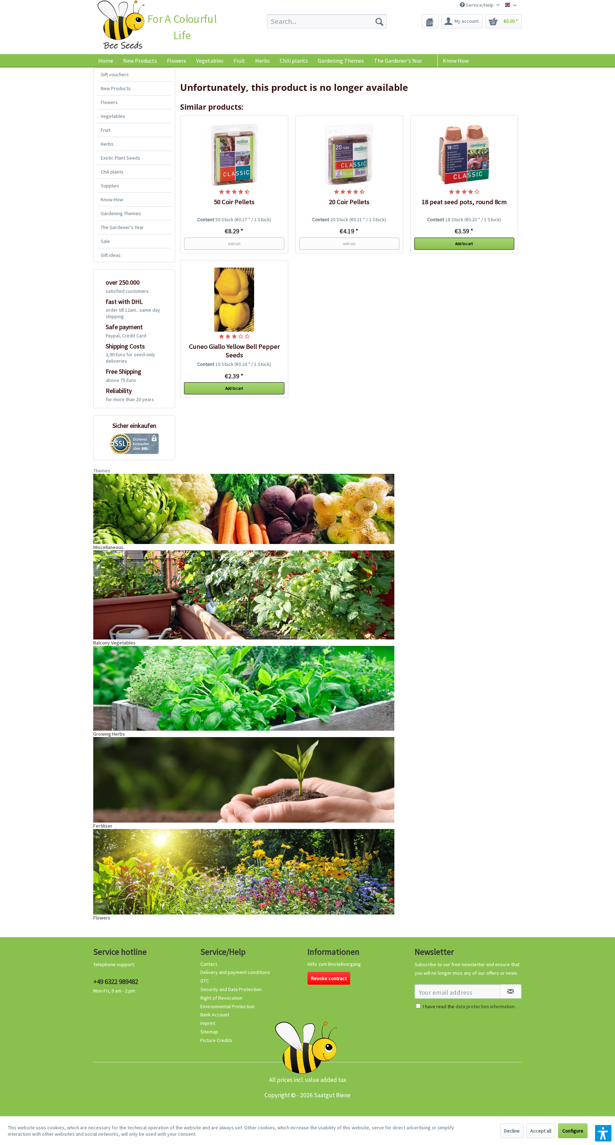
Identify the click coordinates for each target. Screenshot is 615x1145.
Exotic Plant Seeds (120, 158)
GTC (204, 981)
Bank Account (214, 1014)
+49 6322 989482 (115, 981)
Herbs (107, 144)
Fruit (105, 130)
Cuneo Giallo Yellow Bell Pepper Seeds (234, 350)
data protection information (485, 1006)
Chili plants (112, 172)
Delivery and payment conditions (235, 972)
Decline (512, 1131)
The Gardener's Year (122, 227)
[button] (603, 1133)
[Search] (379, 21)
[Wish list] (430, 21)
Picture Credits (216, 1040)
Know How (456, 60)
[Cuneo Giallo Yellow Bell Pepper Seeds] (234, 300)
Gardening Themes (121, 213)
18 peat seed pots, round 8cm (464, 202)
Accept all (540, 1131)
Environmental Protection (227, 1006)
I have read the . (470, 1006)
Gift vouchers (115, 74)
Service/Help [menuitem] (480, 5)
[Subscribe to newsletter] (510, 991)
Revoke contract (329, 978)
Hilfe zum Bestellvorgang (334, 964)
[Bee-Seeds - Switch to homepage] (121, 26)
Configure (572, 1131)
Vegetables (113, 116)
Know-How (112, 199)
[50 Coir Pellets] (234, 155)
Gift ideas (111, 255)
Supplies (110, 185)
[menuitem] (327, 21)
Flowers (109, 102)
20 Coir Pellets (349, 202)
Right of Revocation (221, 998)
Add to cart (464, 243)
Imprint (207, 1023)
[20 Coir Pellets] (349, 155)
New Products (116, 88)
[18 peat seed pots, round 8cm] (464, 155)
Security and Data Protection (231, 989)
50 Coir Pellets (234, 202)
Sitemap (209, 1032)
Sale (105, 241)
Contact (208, 964)
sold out (234, 243)
